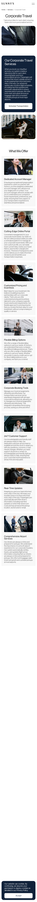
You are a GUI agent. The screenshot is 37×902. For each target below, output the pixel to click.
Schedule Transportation (18, 106)
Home (3, 10)
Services (10, 10)
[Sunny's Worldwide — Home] (8, 3)
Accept (18, 895)
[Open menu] (33, 3)
